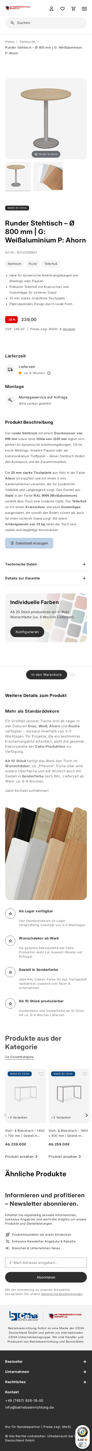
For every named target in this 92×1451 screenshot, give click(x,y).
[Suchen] (77, 22)
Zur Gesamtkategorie (19, 1056)
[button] (84, 8)
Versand (69, 329)
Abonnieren (46, 1277)
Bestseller (14, 1361)
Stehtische (27, 41)
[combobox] (49, 23)
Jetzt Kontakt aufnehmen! (27, 790)
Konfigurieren (27, 632)
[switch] (82, 1445)
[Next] (86, 1115)
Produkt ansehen (19, 1156)
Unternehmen (17, 1372)
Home (9, 41)
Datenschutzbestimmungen (62, 1294)
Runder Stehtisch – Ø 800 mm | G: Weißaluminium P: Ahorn (43, 50)
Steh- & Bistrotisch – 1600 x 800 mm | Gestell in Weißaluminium (68, 1136)
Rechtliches (15, 1382)
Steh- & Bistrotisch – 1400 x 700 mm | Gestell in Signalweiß (25, 1136)
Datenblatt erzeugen (32, 543)
